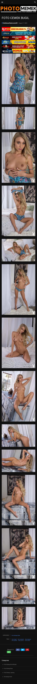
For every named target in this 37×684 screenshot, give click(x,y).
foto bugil (14, 639)
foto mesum (28, 639)
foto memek (21, 639)
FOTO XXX (27, 640)
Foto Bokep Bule (16, 635)
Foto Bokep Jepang (9, 672)
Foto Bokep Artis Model (10, 664)
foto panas (14, 640)
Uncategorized (8, 676)
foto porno (21, 640)
